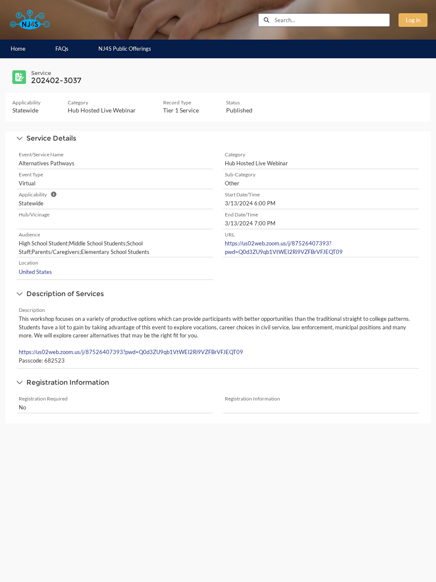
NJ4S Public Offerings (124, 48)
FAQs (62, 48)
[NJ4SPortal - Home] (30, 20)
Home (18, 48)
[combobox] (332, 20)
